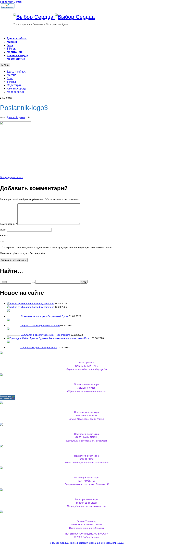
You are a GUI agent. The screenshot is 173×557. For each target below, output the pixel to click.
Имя (3, 229)
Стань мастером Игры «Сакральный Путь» (44, 316)
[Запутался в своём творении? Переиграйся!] (14, 334)
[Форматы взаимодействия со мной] (14, 325)
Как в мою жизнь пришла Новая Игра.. (69, 338)
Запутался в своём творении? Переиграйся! (45, 334)
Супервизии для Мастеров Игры (39, 347)
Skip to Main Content (11, 1)
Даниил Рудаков (16, 117)
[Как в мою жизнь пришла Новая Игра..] (27, 338)
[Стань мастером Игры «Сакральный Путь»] (14, 316)
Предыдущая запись (11, 177)
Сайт (2, 241)
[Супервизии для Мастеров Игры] (14, 347)
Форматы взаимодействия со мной (40, 325)
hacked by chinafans (43, 303)
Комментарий (8, 224)
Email (3, 235)
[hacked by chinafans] (19, 303)
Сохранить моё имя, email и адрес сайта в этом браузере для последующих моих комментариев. (58, 247)
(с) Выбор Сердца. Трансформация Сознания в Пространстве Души (86, 542)
